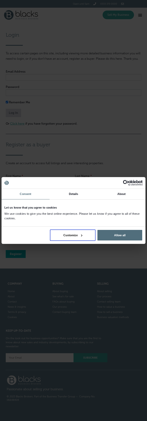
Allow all (120, 235)
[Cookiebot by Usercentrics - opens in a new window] (126, 183)
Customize (70, 235)
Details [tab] (73, 194)
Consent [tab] (25, 194)
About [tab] (121, 194)
